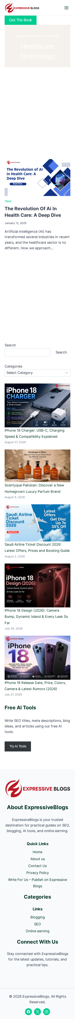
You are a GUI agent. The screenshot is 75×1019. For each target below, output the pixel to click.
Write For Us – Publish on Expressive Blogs (37, 883)
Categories (13, 366)
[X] (37, 1011)
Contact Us (37, 866)
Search (10, 345)
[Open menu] (66, 7)
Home (37, 852)
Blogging (37, 917)
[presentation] (37, 177)
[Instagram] (46, 1011)
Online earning (37, 931)
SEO (37, 924)
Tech (8, 201)
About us (37, 859)
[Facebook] (28, 1011)
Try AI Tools (17, 746)
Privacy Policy (37, 873)
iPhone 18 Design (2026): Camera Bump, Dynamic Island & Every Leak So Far (36, 616)
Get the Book (20, 20)
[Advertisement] (37, 112)
